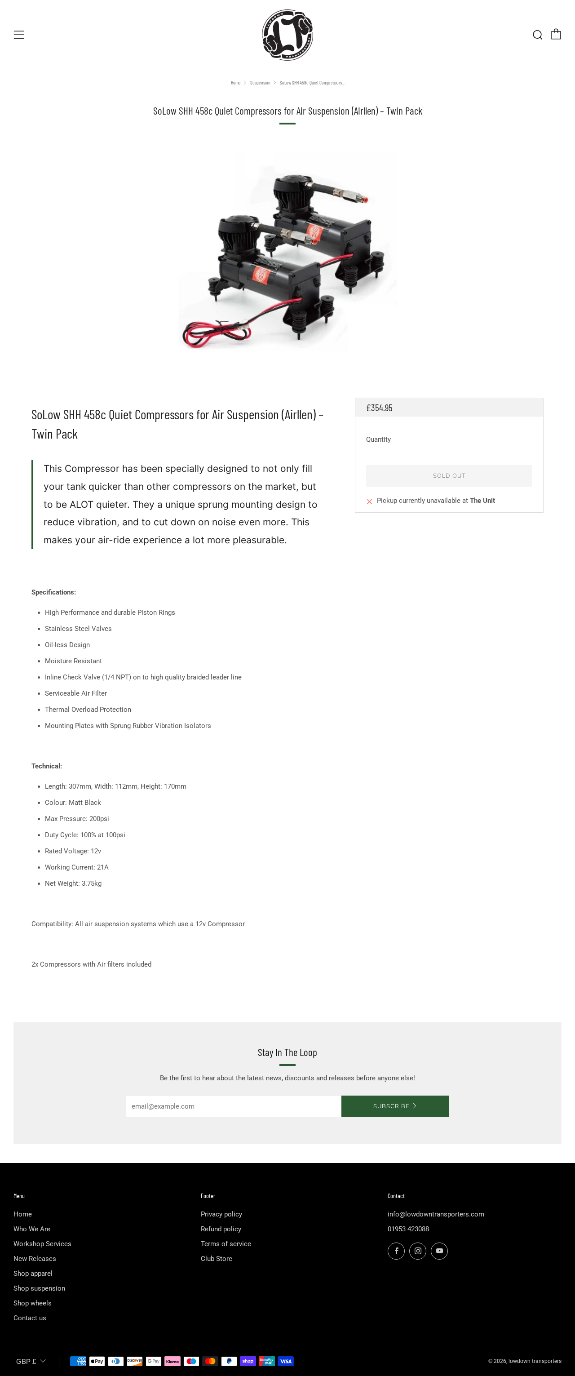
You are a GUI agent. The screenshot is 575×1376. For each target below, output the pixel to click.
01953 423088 (408, 1229)
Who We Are (31, 1229)
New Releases (34, 1259)
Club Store (216, 1259)
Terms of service (226, 1244)
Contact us (29, 1318)
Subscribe (391, 1106)
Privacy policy (221, 1214)
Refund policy (221, 1229)
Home (236, 82)
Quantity (378, 439)
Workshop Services (42, 1244)
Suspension (260, 82)
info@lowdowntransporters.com (436, 1214)
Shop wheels (32, 1303)
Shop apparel (33, 1273)
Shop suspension (39, 1288)
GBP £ (26, 1361)
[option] (287, 255)
